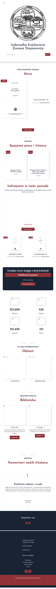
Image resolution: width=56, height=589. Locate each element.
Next (54, 100)
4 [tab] (28, 124)
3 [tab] (26, 124)
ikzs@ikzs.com (26, 550)
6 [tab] (32, 124)
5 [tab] (30, 124)
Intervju (16, 174)
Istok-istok (14, 427)
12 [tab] (39, 386)
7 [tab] (34, 124)
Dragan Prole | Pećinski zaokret (16, 171)
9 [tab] (32, 386)
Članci (8, 152)
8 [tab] (30, 386)
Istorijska (40, 427)
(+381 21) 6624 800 (27, 546)
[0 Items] (52, 2)
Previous (1, 100)
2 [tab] (24, 124)
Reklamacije (28, 560)
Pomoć (28, 566)
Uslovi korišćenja (28, 564)
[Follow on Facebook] (26, 523)
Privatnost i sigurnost (28, 562)
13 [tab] (41, 386)
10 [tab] (34, 386)
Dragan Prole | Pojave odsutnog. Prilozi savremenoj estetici (38, 171)
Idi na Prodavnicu (28, 229)
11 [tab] (36, 386)
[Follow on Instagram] (29, 523)
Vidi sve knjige (28, 130)
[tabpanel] (28, 101)
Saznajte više (14, 437)
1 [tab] (22, 124)
